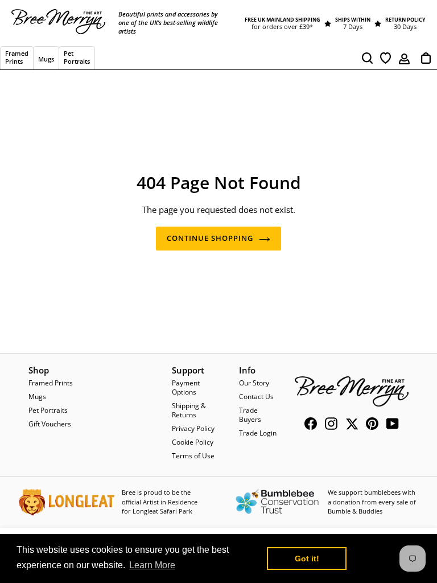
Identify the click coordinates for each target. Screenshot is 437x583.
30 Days (405, 26)
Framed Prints (50, 383)
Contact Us (256, 396)
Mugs (37, 396)
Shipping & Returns (189, 410)
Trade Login (258, 433)
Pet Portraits (48, 410)
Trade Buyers (250, 414)
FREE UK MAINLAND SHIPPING (282, 19)
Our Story (254, 383)
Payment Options (186, 387)
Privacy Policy (193, 428)
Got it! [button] (307, 558)
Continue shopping (210, 238)
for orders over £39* (282, 26)
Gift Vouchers (49, 424)
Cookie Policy (192, 442)
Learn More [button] (152, 565)
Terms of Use (193, 456)
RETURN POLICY (405, 19)
